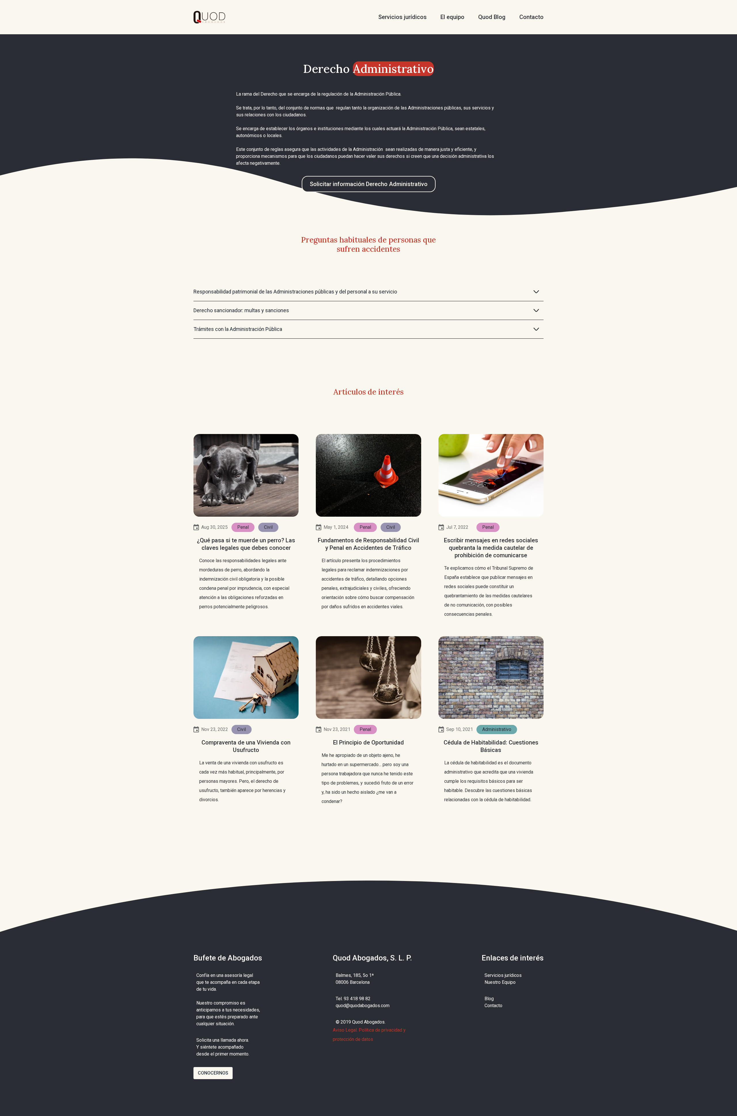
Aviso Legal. (345, 1030)
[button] (368, 292)
